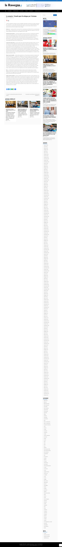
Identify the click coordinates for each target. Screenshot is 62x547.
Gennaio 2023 (46, 210)
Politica (45, 486)
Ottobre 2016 (46, 323)
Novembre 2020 (46, 249)
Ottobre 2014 (46, 360)
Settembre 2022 (46, 216)
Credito (45, 433)
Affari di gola (46, 411)
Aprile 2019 (46, 278)
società (45, 503)
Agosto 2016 (46, 326)
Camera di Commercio (47, 424)
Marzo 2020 (46, 261)
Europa (45, 438)
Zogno (45, 527)
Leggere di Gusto (46, 471)
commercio (45, 432)
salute (45, 494)
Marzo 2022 (46, 225)
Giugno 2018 (46, 293)
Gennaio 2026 (46, 155)
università (45, 523)
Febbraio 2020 (46, 263)
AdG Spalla (45, 406)
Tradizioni (45, 514)
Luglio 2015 (46, 346)
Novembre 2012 (46, 393)
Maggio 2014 (46, 367)
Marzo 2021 (46, 243)
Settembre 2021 (46, 234)
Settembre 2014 (46, 361)
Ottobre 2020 (46, 251)
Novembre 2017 (46, 304)
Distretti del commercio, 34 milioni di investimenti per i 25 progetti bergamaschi (22, 113)
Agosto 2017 (46, 308)
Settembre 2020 (46, 252)
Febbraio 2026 (46, 154)
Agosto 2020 (46, 254)
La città (45, 467)
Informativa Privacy (19, 0)
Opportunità (46, 482)
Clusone (45, 427)
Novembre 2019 (46, 267)
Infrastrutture (46, 462)
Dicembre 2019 (46, 266)
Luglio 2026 (46, 146)
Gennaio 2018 (46, 301)
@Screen (45, 402)
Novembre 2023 (46, 195)
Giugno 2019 (46, 275)
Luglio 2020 (46, 255)
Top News (45, 512)
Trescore (45, 517)
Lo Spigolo (45, 474)
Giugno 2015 (46, 348)
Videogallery (46, 524)
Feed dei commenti (47, 536)
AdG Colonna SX (46, 405)
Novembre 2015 (46, 340)
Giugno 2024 (46, 184)
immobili (45, 458)
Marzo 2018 (46, 298)
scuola (45, 497)
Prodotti (45, 488)
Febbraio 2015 (46, 354)
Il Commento (46, 456)
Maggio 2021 (46, 240)
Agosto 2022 (46, 217)
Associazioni (46, 418)
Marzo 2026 (46, 152)
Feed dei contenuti (47, 534)
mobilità (45, 479)
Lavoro (45, 470)
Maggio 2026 (46, 149)
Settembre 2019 (46, 270)
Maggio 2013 (46, 384)
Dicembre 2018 (46, 284)
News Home (46, 480)
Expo (45, 441)
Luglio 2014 (46, 364)
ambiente (45, 415)
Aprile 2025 (46, 169)
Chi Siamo (12, 0)
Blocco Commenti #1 (47, 421)
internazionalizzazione (47, 465)
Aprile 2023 (46, 205)
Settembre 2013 (46, 378)
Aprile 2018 (46, 296)
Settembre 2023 (46, 198)
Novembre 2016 (46, 322)
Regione (45, 491)
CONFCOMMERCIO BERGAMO (30, 0)
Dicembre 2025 (46, 157)
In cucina (45, 461)
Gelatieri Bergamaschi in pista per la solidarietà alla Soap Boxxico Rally (35, 113)
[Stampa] (8, 21)
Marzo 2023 (46, 207)
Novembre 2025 (46, 158)
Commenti (45, 430)
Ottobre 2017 (46, 305)
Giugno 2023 (46, 202)
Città (44, 426)
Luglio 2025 (46, 164)
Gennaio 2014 (46, 373)
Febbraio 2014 (46, 372)
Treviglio (45, 518)
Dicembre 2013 (46, 375)
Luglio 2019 (46, 273)
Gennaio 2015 (46, 355)
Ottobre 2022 (46, 214)
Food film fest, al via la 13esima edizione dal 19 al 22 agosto (10, 114)
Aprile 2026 (46, 151)
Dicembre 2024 (46, 175)
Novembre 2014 (46, 358)
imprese (45, 459)
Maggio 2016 (46, 331)
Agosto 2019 (46, 272)
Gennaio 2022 (46, 228)
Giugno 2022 (46, 220)
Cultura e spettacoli (47, 435)
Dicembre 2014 (46, 357)
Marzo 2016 (46, 334)
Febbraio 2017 (46, 317)
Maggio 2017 (46, 313)
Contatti (16, 0)
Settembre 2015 (46, 343)
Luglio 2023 (46, 201)
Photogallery (46, 485)
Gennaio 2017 (46, 319)
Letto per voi (46, 473)
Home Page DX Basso (47, 450)
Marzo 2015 (46, 352)
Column (45, 429)
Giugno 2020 (46, 257)
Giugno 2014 (46, 366)
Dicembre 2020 (46, 248)
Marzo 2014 (46, 370)
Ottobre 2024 (46, 178)
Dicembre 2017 (46, 302)
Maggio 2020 (46, 258)
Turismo (45, 520)
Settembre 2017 (46, 307)
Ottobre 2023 (46, 196)
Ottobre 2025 (46, 160)
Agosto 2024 (46, 181)
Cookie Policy (24, 0)
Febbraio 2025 (46, 172)
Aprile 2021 (46, 242)
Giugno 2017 (46, 311)
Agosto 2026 (46, 145)
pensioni (45, 483)
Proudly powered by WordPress (24, 545)
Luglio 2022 (46, 219)
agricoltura (45, 412)
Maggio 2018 (46, 295)
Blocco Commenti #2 (47, 423)
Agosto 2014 (46, 363)
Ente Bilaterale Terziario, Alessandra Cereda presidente (49, 116)
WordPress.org (46, 537)
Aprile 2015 (46, 351)
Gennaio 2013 (46, 390)
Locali (45, 476)
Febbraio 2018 (46, 299)
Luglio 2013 (46, 381)
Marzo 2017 (46, 316)
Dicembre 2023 (46, 193)
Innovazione (46, 464)
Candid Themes (40, 545)
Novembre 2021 (46, 231)
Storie (45, 508)
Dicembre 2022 (46, 211)
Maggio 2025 (46, 167)
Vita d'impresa (46, 526)
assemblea (45, 417)
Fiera (44, 444)
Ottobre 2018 (46, 287)
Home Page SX (46, 452)
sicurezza (45, 500)
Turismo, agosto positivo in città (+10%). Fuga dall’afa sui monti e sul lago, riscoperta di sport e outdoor (49, 100)
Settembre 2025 (46, 161)
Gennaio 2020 (46, 264)
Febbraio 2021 (46, 245)
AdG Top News (46, 408)
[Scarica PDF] (6, 21)
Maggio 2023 (46, 204)
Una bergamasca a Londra (48, 521)
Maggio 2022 (46, 222)
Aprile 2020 (46, 260)
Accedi (45, 533)
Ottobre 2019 (46, 269)
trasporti (45, 515)
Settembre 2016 (46, 325)
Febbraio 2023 (46, 208)
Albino (45, 414)
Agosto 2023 (46, 199)
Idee (44, 455)
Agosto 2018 (46, 290)
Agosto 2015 (46, 345)
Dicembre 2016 (46, 320)
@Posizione (46, 400)
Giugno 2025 (46, 166)
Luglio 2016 (46, 328)
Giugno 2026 (46, 148)
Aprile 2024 (46, 187)
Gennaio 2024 (46, 192)
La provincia (46, 468)
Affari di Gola (46, 409)
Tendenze (45, 509)
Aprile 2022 (46, 223)
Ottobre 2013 (46, 376)
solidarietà (45, 505)
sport (45, 506)
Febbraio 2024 (46, 190)
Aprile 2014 (46, 369)
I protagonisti (46, 453)
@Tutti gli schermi (46, 403)
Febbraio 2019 (46, 281)
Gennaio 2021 (46, 246)
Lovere (45, 477)
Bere (44, 420)
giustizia (45, 447)
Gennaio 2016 (46, 337)
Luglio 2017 (46, 310)
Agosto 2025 (46, 163)
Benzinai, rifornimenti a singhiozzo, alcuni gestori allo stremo (50, 49)
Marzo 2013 (46, 387)
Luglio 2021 (46, 237)
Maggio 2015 (46, 349)
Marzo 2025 (46, 170)
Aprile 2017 (46, 314)
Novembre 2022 (46, 213)
